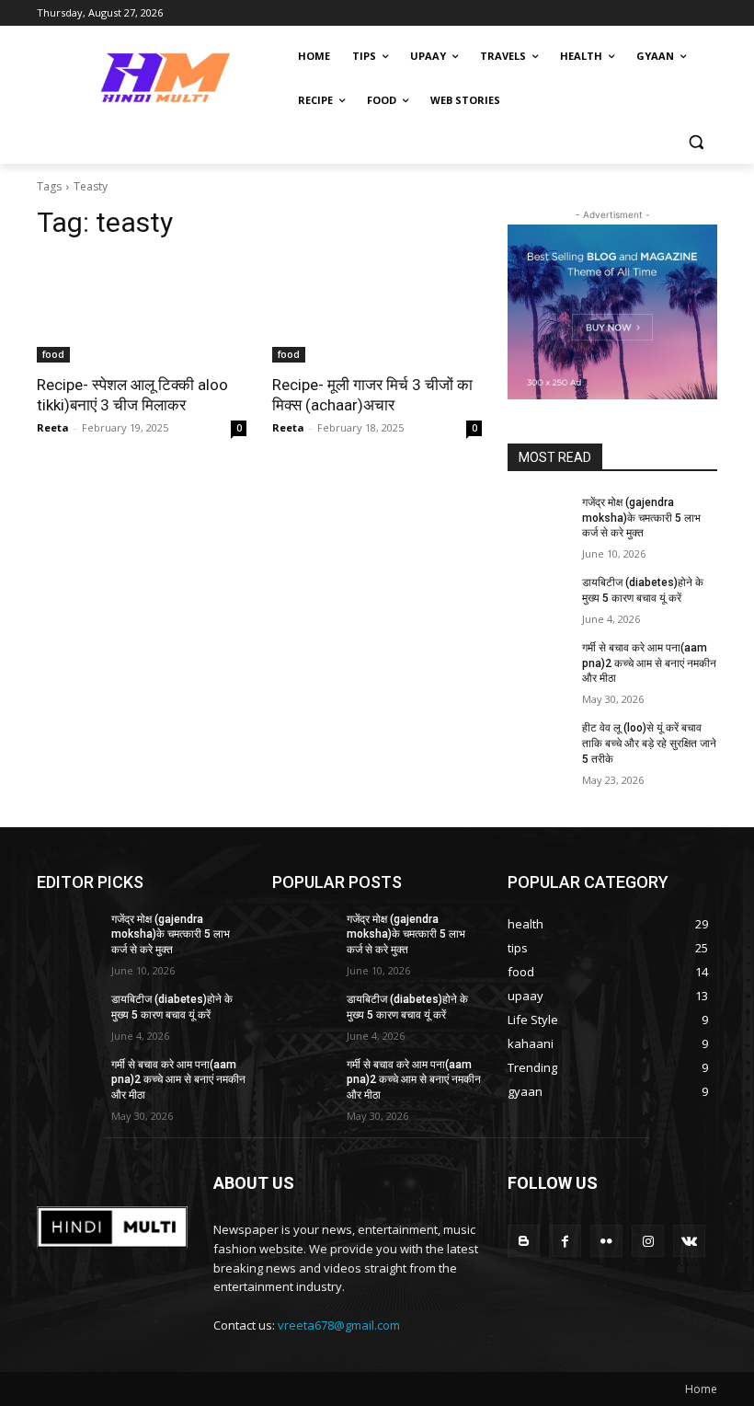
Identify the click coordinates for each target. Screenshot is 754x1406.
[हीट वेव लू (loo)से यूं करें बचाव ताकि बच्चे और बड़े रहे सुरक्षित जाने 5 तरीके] (539, 742)
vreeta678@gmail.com (339, 1325)
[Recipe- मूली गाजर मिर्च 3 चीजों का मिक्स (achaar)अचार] (377, 310)
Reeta (53, 427)
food (53, 354)
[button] (695, 142)
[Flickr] (606, 1241)
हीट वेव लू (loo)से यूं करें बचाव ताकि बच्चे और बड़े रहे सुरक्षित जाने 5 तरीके (649, 743)
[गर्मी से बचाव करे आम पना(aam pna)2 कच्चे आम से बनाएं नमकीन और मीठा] (539, 662)
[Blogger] (524, 1241)
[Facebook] (565, 1241)
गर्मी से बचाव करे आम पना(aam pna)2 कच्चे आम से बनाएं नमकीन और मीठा (649, 663)
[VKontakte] (689, 1241)
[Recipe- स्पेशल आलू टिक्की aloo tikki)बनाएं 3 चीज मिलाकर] (141, 310)
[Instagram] (648, 1241)
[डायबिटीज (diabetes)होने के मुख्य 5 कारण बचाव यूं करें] (539, 597)
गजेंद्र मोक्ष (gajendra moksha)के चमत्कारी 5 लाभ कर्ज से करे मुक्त (641, 518)
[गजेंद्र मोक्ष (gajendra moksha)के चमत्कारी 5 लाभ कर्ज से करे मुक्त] (539, 517)
